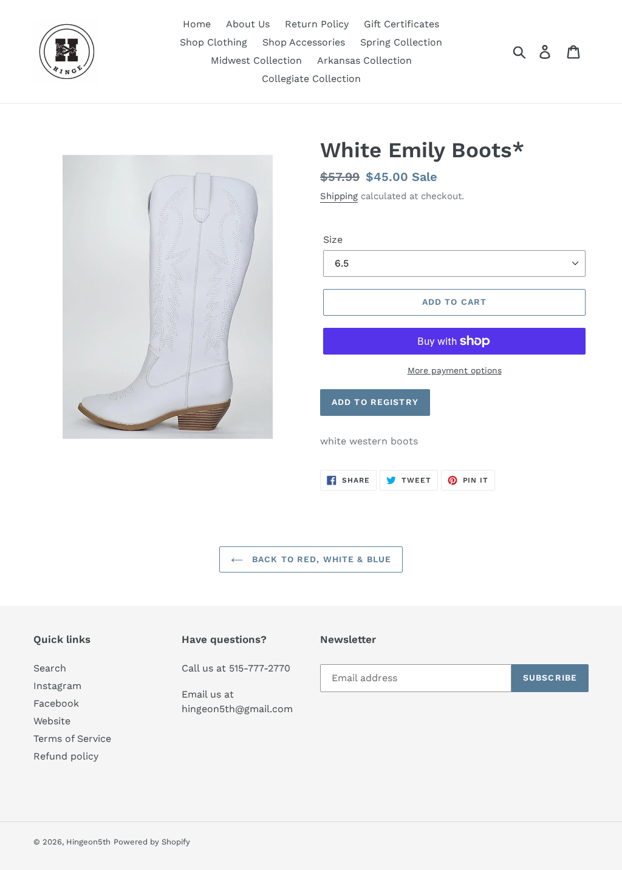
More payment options (455, 370)
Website (51, 721)
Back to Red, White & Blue (320, 559)
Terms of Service (72, 738)
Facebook (56, 703)
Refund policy (65, 756)
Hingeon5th (88, 841)
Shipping (339, 196)
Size (333, 239)
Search (49, 668)
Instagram (57, 686)
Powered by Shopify (152, 841)
